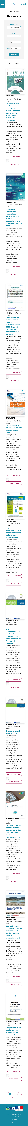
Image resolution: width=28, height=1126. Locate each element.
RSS (8, 1114)
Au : (8, 48)
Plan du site (14, 1119)
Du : (8, 42)
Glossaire (17, 1117)
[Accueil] (14, 4)
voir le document (14, 156)
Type (13, 33)
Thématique (14, 24)
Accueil (10, 11)
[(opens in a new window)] (13, 1123)
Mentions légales (16, 1114)
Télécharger (14, 164)
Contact (10, 1117)
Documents (16, 11)
